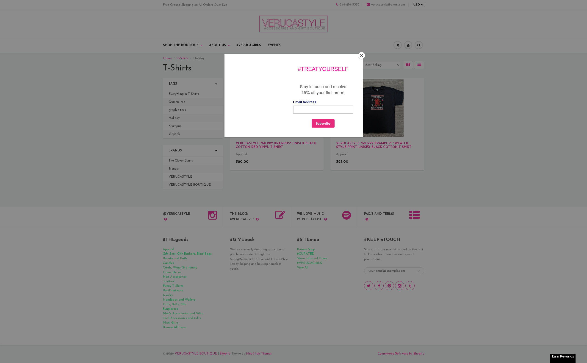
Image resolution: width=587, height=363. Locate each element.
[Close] (361, 55)
